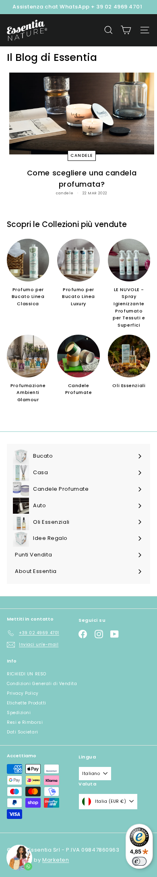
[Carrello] (125, 30)
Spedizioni (19, 713)
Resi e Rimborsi (25, 722)
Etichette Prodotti (26, 703)
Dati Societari (22, 732)
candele (81, 155)
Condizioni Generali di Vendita (42, 684)
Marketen (55, 860)
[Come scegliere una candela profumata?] (81, 113)
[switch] (139, 861)
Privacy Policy (23, 693)
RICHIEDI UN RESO (26, 674)
